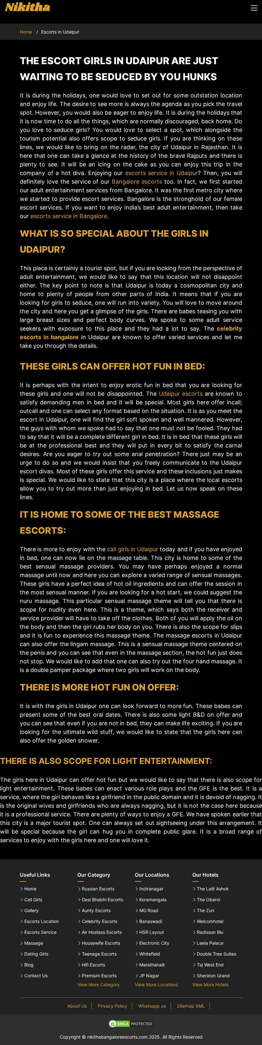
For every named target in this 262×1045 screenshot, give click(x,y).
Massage (33, 943)
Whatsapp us (152, 1006)
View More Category (98, 984)
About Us (77, 1006)
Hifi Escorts (93, 965)
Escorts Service (40, 932)
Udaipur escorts (181, 393)
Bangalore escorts (137, 181)
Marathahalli (152, 965)
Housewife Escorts (101, 943)
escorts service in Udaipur (161, 173)
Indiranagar (151, 889)
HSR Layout (151, 932)
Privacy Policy (112, 1006)
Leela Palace (210, 943)
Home (26, 31)
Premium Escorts (99, 975)
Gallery (31, 910)
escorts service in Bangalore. (69, 216)
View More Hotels (210, 984)
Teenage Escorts (99, 954)
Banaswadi (150, 921)
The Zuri (205, 910)
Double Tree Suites (216, 954)
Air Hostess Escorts (102, 932)
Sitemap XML (191, 1006)
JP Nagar (149, 975)
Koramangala (152, 899)
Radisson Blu (210, 932)
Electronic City (154, 943)
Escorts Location (41, 921)
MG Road (148, 910)
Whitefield (149, 954)
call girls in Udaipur (132, 549)
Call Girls (33, 899)
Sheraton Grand (213, 975)
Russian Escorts (98, 889)
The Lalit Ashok (213, 889)
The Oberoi (208, 899)
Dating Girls (36, 954)
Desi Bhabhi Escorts (102, 899)
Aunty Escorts (96, 910)
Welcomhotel (210, 921)
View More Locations (156, 984)
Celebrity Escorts (99, 921)
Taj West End (210, 965)
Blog (29, 965)
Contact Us (36, 975)
